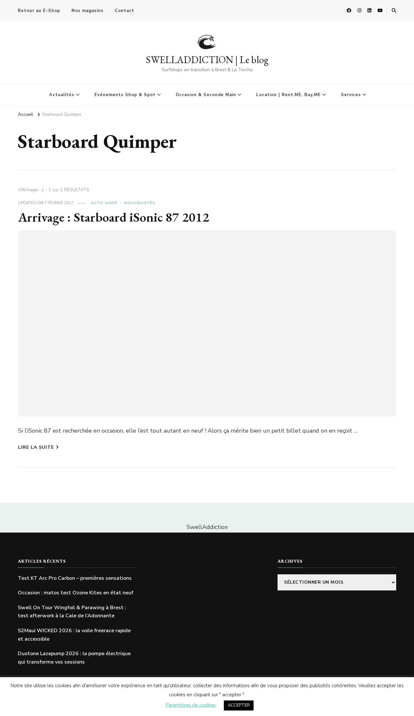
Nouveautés (139, 202)
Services (351, 95)
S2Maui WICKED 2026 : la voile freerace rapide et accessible (74, 635)
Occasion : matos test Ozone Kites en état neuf (75, 592)
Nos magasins (87, 11)
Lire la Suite (36, 447)
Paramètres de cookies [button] (191, 705)
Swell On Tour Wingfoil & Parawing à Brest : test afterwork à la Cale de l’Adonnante (72, 612)
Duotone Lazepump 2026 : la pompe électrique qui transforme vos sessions (74, 658)
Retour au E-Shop (39, 11)
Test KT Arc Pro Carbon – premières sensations (75, 578)
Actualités (61, 95)
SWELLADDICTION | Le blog (207, 59)
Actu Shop (104, 202)
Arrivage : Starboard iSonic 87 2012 (113, 217)
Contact (124, 11)
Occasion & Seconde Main (206, 95)
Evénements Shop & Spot (125, 95)
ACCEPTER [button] (239, 705)
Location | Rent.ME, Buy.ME (288, 95)
